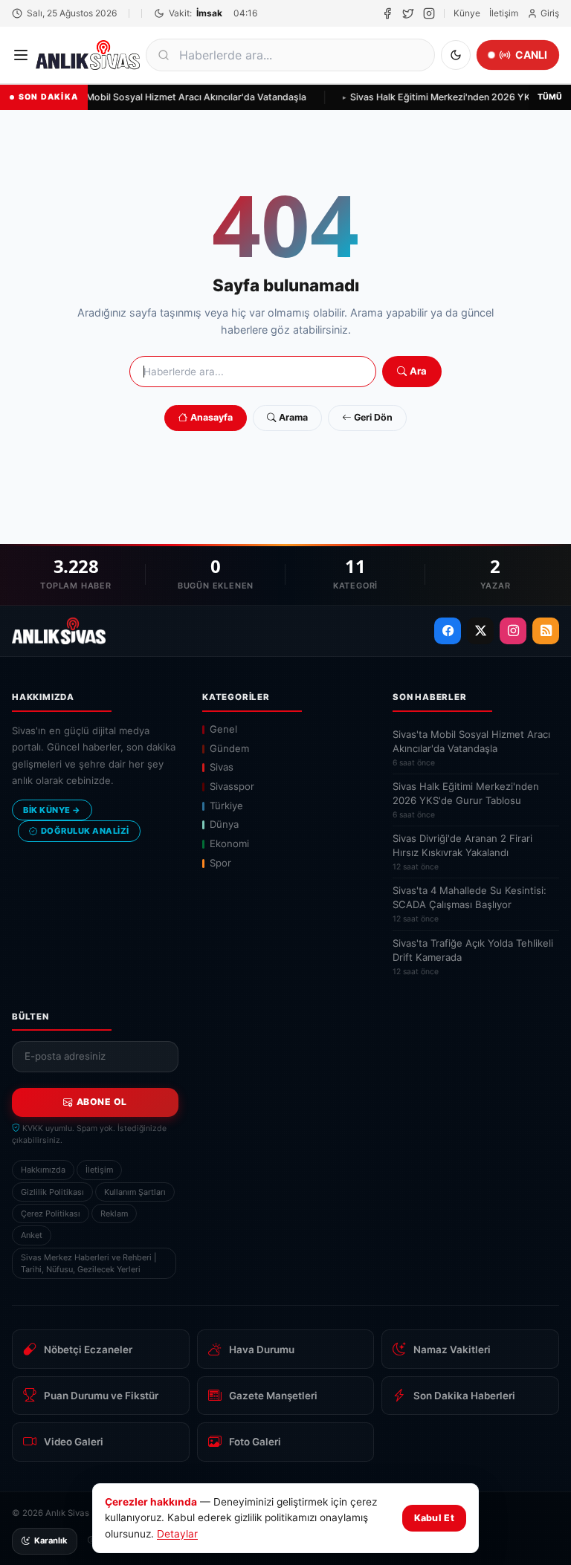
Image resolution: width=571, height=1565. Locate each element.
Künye (467, 13)
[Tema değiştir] (456, 55)
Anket (31, 1235)
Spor (220, 863)
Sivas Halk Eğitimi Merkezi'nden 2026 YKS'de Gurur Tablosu (466, 800)
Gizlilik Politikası (52, 1192)
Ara (418, 371)
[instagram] (429, 13)
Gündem (229, 748)
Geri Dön (373, 417)
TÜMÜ (550, 97)
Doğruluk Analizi (85, 831)
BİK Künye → (52, 810)
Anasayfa (211, 417)
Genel (223, 729)
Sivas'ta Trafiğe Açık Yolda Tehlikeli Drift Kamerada (473, 956)
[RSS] (545, 631)
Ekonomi (229, 843)
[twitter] (408, 13)
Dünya (224, 824)
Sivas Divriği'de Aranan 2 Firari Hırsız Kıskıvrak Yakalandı (462, 852)
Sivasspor (232, 786)
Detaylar (177, 1534)
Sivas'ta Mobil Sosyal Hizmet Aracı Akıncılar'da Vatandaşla (176, 97)
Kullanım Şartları (135, 1192)
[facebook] (387, 13)
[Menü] (21, 55)
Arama (293, 417)
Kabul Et (434, 1517)
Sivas (221, 767)
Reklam (114, 1213)
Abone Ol (102, 1101)
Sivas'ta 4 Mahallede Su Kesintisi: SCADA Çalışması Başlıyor (469, 904)
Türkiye (226, 805)
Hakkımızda (43, 1169)
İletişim (503, 13)
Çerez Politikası (50, 1213)
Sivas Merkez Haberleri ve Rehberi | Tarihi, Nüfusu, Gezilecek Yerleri (89, 1263)
